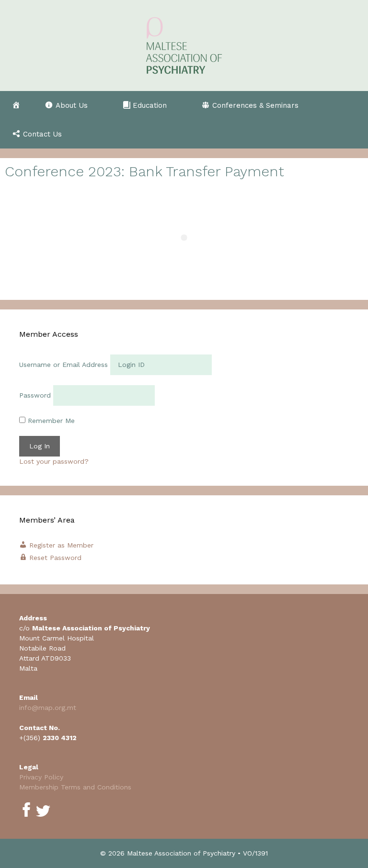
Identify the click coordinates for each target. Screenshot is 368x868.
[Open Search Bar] (351, 134)
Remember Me (50, 420)
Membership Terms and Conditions (75, 787)
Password (35, 395)
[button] (71, 105)
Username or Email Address (63, 364)
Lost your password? (54, 461)
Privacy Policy (41, 777)
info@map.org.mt (47, 707)
